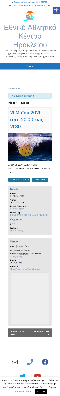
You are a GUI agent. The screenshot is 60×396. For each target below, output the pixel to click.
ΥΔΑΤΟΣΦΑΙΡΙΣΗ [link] (40, 215)
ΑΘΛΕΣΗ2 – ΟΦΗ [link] (17, 332)
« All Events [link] (14, 88)
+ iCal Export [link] (40, 180)
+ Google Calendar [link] (19, 180)
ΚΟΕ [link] (12, 215)
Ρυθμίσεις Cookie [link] (23, 391)
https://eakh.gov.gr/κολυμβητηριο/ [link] (25, 269)
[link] (56, 10)
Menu (31, 66)
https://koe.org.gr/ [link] (18, 230)
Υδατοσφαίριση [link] (17, 208)
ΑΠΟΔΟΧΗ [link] (41, 391)
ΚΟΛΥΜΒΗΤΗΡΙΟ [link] (23, 215)
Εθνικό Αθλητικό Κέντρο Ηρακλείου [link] (30, 36)
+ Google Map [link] (16, 256)
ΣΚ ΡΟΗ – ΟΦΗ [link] (41, 332)
